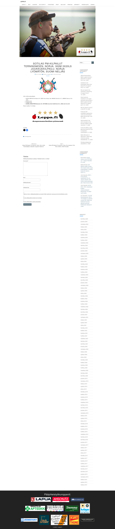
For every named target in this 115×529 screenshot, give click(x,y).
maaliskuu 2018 (84, 434)
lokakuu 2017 (84, 447)
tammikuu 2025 (84, 219)
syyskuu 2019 (84, 386)
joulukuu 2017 (84, 442)
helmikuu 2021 (84, 341)
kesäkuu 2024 (84, 235)
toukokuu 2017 (84, 461)
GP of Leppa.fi (42, 4)
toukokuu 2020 (84, 365)
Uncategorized (28, 136)
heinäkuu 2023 (84, 264)
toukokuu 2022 (84, 301)
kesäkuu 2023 (84, 266)
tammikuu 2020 (84, 376)
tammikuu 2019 (84, 407)
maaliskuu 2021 (84, 338)
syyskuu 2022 (84, 290)
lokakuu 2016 (84, 479)
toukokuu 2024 (84, 237)
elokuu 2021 (84, 325)
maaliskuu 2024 (84, 243)
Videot (57, 4)
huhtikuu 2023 (84, 272)
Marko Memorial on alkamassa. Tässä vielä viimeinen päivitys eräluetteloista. (86, 137)
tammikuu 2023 (84, 280)
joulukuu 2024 (84, 221)
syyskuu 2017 (84, 450)
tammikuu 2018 (84, 439)
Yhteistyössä (51, 4)
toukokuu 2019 (84, 397)
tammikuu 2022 (84, 312)
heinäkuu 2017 (84, 455)
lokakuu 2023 (84, 256)
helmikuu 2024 (84, 245)
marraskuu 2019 (84, 381)
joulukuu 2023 (84, 251)
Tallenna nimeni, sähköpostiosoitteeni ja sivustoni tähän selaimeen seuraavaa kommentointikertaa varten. (45, 194)
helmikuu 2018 (84, 437)
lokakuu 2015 (84, 485)
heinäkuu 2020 (84, 360)
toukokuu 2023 (84, 269)
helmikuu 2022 (84, 309)
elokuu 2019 (84, 389)
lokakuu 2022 (84, 288)
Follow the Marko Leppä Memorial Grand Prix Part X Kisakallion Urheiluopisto (87, 130)
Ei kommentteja (56, 74)
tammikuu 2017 (84, 471)
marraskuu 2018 (84, 413)
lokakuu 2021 (84, 320)
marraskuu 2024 (84, 224)
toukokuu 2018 (84, 429)
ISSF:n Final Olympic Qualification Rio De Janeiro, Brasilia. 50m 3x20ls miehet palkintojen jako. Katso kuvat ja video (87, 178)
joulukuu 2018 (84, 410)
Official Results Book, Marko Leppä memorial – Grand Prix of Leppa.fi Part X (86, 78)
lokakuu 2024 (84, 227)
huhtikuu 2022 (84, 304)
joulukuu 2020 (84, 346)
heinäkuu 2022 (84, 296)
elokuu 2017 (84, 453)
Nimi (24, 177)
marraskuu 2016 (84, 477)
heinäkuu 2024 (84, 232)
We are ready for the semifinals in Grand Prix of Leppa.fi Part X (86, 91)
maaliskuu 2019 (84, 402)
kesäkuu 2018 (84, 426)
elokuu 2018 (84, 421)
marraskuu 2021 (84, 317)
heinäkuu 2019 (84, 391)
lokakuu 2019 (84, 383)
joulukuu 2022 (84, 282)
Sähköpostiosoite (27, 182)
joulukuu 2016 (84, 474)
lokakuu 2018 (84, 415)
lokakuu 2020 (84, 352)
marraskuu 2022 (84, 285)
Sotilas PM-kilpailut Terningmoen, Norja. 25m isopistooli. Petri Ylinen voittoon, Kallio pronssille (62, 145)
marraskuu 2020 (84, 349)
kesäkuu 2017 (84, 458)
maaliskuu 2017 (84, 466)
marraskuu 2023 (84, 253)
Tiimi (29, 4)
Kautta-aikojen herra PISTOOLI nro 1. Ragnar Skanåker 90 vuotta (86, 160)
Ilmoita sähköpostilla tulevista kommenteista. (32, 198)
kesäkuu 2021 (84, 330)
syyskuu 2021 (84, 322)
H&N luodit (63, 4)
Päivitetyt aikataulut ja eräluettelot (86, 143)
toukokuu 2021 (84, 333)
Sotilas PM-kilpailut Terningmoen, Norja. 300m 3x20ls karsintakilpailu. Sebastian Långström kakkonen (33, 145)
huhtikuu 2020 (84, 368)
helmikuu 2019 (84, 405)
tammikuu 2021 (84, 344)
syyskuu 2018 (84, 418)
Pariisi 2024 (70, 4)
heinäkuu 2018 (84, 423)
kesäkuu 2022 (84, 298)
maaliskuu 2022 (84, 306)
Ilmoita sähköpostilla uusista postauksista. (32, 201)
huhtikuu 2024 (84, 240)
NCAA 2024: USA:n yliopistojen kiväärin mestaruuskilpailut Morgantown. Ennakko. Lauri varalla (86, 189)
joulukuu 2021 (84, 314)
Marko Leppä (46, 74)
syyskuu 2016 (84, 482)
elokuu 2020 (84, 357)
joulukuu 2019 (84, 378)
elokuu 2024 (84, 229)
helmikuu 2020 (84, 373)
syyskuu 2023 (84, 259)
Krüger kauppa (85, 4)
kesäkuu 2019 (84, 394)
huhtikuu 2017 (84, 463)
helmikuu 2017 (84, 469)
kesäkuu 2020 (84, 362)
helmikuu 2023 (84, 277)
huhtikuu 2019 (84, 399)
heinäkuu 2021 (84, 328)
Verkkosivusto (26, 187)
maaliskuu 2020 (84, 370)
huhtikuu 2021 (84, 336)
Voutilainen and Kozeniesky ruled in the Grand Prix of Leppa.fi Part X (86, 85)
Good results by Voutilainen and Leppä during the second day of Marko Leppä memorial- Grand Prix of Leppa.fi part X (86, 101)
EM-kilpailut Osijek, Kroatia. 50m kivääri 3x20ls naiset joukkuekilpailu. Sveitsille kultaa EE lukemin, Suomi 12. (87, 168)
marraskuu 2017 (84, 445)
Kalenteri (35, 4)
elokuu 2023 (84, 261)
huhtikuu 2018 (84, 431)
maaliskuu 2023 (84, 274)
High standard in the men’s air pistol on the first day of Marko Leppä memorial (86, 123)
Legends (92, 4)
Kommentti (25, 161)
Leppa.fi (23, 1)
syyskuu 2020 (84, 354)
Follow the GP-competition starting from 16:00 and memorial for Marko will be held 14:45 (86, 114)
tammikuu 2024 (84, 248)
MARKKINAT (76, 4)
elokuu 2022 (84, 293)
